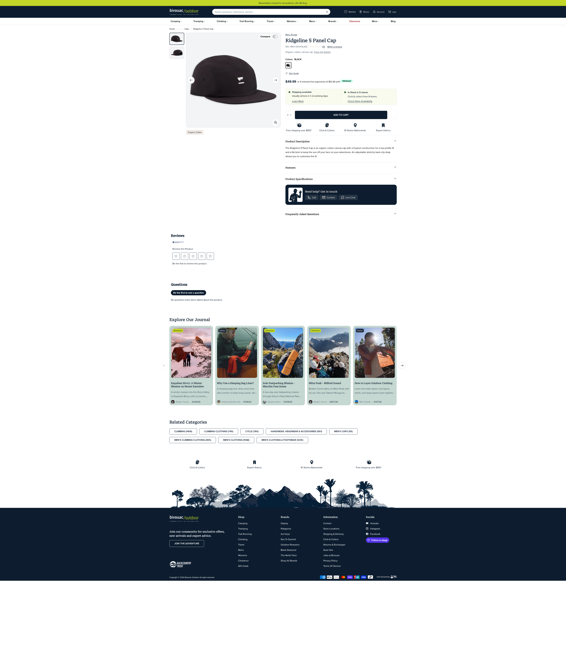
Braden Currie (182, 401)
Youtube (374, 523)
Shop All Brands (289, 560)
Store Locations (331, 528)
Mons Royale (291, 35)
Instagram (375, 528)
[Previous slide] (191, 80)
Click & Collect (331, 539)
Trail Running (246, 21)
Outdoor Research (290, 544)
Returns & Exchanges (334, 544)
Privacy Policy (330, 560)
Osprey (284, 523)
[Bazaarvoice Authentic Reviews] (178, 242)
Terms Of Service (332, 566)
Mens (312, 21)
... (179, 28)
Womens (291, 21)
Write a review (334, 46)
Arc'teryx (285, 534)
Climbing (221, 21)
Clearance (354, 21)
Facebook (375, 534)
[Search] (327, 12)
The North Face (289, 555)
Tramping (198, 21)
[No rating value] (316, 46)
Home (172, 28)
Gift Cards (243, 566)
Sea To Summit (288, 539)
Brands (332, 21)
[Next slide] (275, 80)
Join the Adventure (186, 543)
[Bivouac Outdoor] (184, 12)
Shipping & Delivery (333, 534)
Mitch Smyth (365, 401)
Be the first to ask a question (188, 292)
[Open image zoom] (275, 122)
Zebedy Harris (274, 401)
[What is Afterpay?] (347, 81)
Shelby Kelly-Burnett (231, 401)
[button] (176, 256)
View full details (322, 52)
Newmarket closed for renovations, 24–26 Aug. (283, 3)
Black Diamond (288, 550)
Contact (327, 523)
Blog (393, 21)
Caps (187, 28)
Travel (270, 21)
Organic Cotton (195, 132)
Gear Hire (328, 550)
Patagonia (286, 528)
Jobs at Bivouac (331, 555)
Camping (175, 21)
